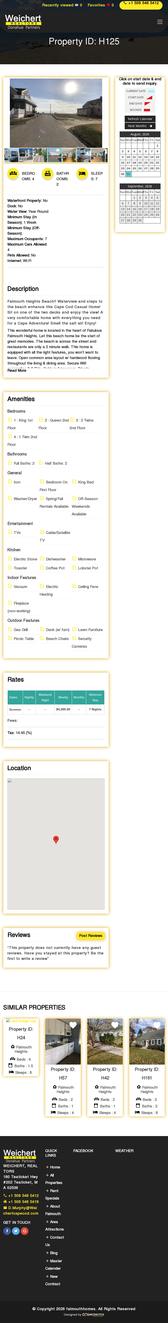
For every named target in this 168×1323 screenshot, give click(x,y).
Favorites (101, 5)
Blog (53, 1253)
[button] (103, 82)
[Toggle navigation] (159, 22)
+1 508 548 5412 (143, 3)
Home (54, 1168)
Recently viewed (62, 5)
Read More (16, 371)
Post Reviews (90, 936)
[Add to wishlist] (73, 1026)
